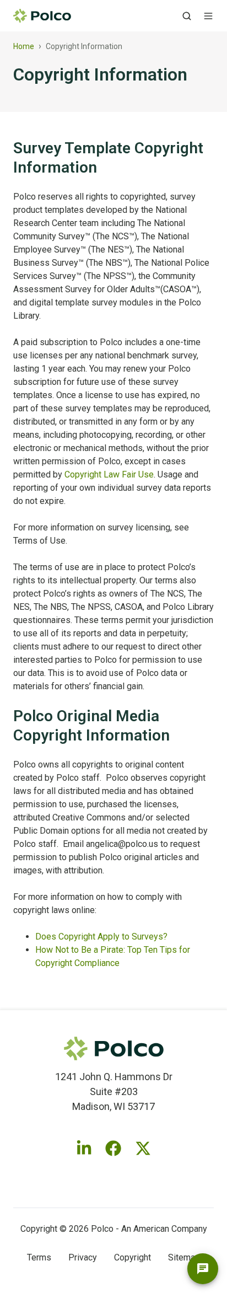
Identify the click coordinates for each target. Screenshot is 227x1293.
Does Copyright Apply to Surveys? (101, 936)
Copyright (132, 1257)
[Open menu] (208, 16)
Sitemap (184, 1257)
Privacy (82, 1257)
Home (23, 46)
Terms (39, 1257)
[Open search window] (186, 16)
